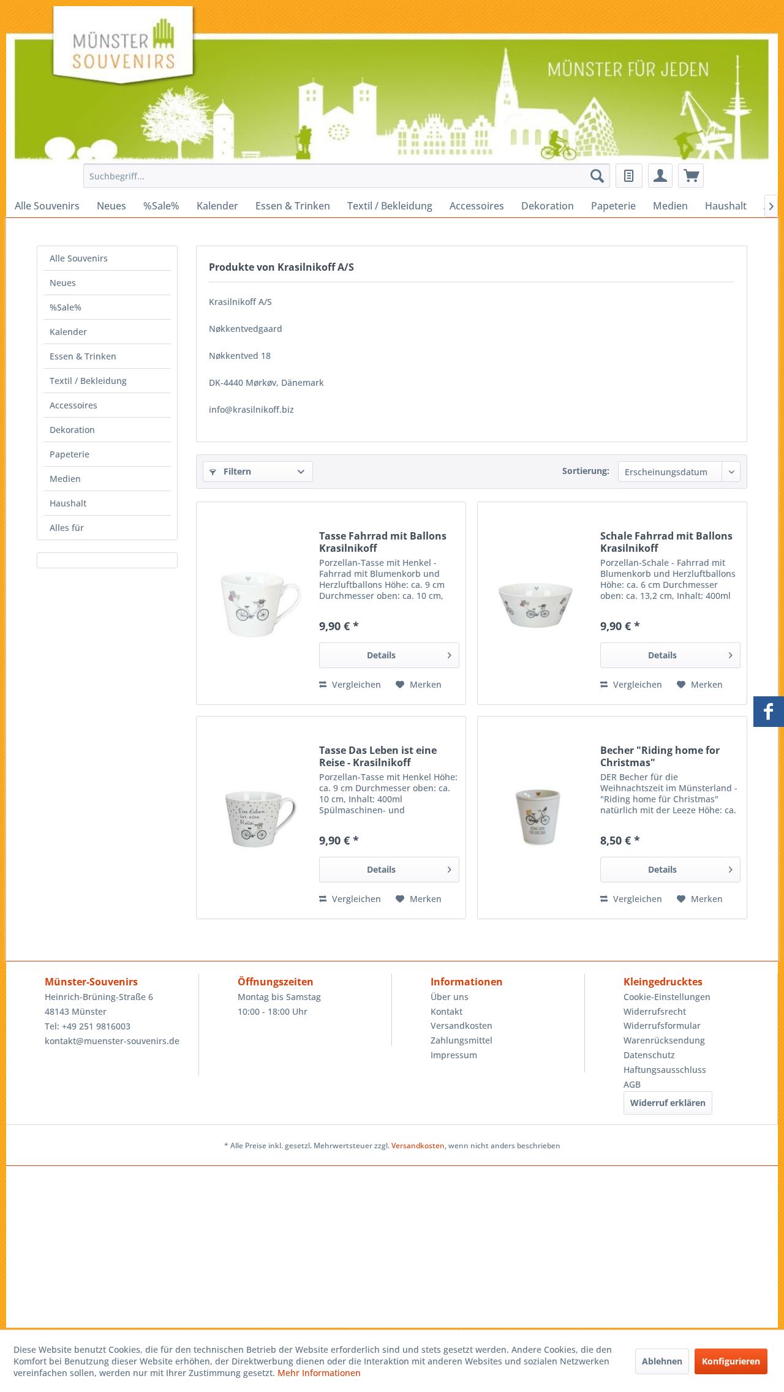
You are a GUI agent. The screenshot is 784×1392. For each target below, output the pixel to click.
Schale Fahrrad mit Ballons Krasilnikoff (666, 542)
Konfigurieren (731, 1361)
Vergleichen (355, 684)
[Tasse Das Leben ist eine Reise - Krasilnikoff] (255, 817)
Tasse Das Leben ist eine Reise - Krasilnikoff (378, 756)
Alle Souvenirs (79, 258)
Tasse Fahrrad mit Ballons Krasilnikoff (383, 542)
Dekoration (72, 429)
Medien (65, 478)
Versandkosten (461, 1025)
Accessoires (73, 405)
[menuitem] (343, 176)
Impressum (454, 1055)
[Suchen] (597, 176)
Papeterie (69, 454)
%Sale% (65, 307)
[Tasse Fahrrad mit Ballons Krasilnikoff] (255, 603)
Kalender (68, 331)
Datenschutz (649, 1055)
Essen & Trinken (83, 356)
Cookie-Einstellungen (667, 997)
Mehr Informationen (319, 1373)
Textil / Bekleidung (88, 380)
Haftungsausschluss (665, 1069)
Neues (63, 282)
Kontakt (446, 1011)
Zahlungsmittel (461, 1040)
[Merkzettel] (629, 176)
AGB (632, 1084)
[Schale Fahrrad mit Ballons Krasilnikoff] (536, 603)
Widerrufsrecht (655, 1011)
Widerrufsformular (662, 1025)
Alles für (67, 527)
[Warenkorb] (691, 176)
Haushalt (68, 503)
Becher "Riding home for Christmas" (660, 756)
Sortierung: (585, 470)
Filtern (236, 471)
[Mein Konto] (660, 176)
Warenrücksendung (664, 1040)
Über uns (450, 997)
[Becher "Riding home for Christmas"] (536, 817)
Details (381, 655)
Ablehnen (662, 1361)
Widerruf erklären (668, 1102)
